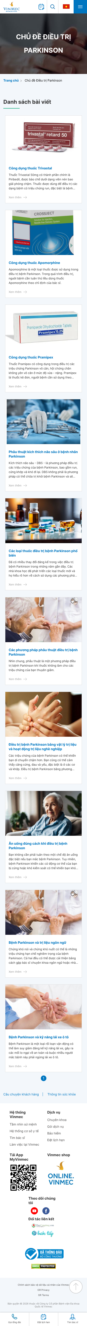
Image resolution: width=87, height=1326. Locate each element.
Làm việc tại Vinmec (24, 1145)
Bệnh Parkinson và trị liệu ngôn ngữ (37, 942)
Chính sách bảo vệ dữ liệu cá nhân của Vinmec (43, 1284)
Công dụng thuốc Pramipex (31, 357)
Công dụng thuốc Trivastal (30, 168)
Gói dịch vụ (55, 1127)
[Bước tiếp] (43, 1233)
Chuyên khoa (57, 1120)
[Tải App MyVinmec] (23, 1178)
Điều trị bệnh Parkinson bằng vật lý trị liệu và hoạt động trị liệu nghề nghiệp (43, 746)
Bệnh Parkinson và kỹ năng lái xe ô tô (39, 1037)
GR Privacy (43, 1290)
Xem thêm (15, 197)
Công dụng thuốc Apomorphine (34, 263)
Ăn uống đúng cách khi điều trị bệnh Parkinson (38, 845)
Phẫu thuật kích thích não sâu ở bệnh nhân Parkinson (43, 454)
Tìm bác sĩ (17, 1138)
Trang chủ (11, 80)
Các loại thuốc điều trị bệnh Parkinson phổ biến (43, 553)
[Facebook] (46, 1210)
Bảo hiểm (54, 1133)
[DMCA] (43, 1266)
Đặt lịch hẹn (56, 1140)
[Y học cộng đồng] (43, 1225)
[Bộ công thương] (43, 1253)
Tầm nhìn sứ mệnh (23, 1124)
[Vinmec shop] (61, 1173)
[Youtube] (34, 1210)
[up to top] (76, 1287)
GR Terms (43, 1295)
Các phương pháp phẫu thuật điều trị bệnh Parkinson (43, 652)
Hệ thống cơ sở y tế (24, 1131)
